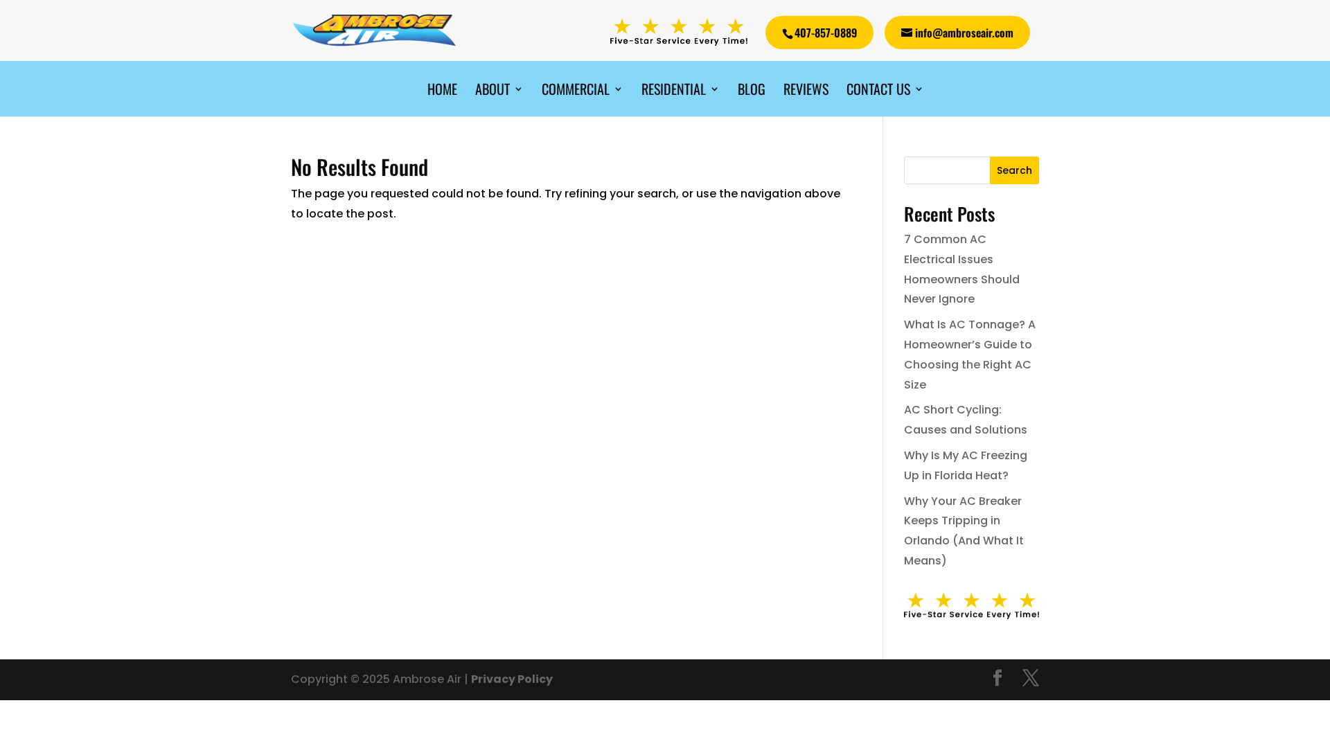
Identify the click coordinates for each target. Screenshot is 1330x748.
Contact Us (878, 91)
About (492, 91)
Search (1014, 170)
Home (442, 91)
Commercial (576, 91)
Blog (751, 91)
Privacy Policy (512, 679)
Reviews (805, 91)
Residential (673, 91)
